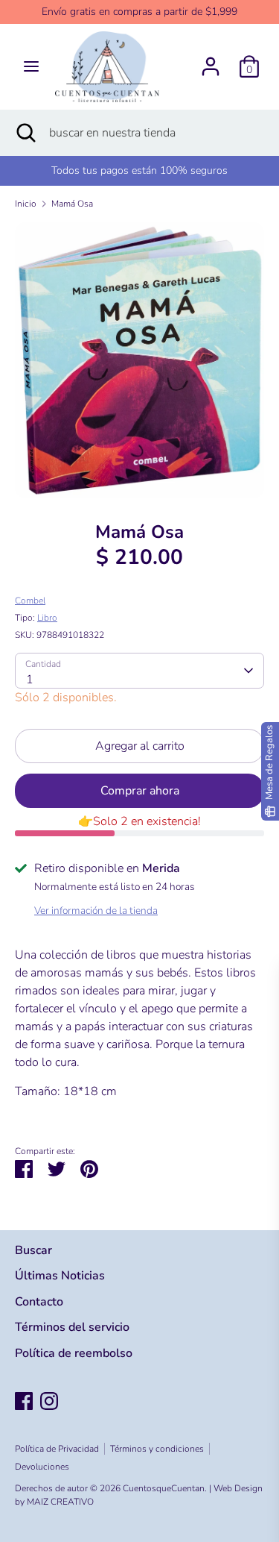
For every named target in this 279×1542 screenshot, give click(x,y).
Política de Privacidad (57, 1449)
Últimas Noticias (60, 1275)
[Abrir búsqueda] (24, 132)
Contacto (39, 1302)
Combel (30, 601)
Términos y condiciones (157, 1449)
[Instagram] (49, 1401)
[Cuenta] (210, 60)
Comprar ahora (139, 791)
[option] (139, 360)
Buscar (33, 1250)
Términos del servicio (72, 1327)
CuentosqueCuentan (164, 1488)
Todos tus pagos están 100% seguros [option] (139, 170)
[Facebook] (24, 1401)
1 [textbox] (29, 679)
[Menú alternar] (31, 66)
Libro (47, 618)
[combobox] (139, 671)
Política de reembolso (73, 1353)
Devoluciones (42, 1467)
